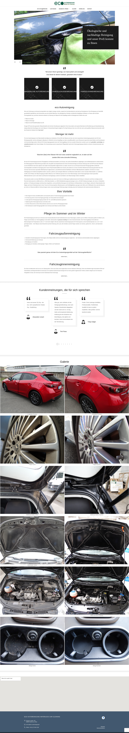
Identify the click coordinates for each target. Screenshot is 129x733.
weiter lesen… (64, 256)
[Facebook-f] (103, 717)
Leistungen (53, 8)
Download (82, 8)
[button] (57, 344)
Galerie (74, 8)
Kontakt (89, 8)
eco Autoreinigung (42, 8)
